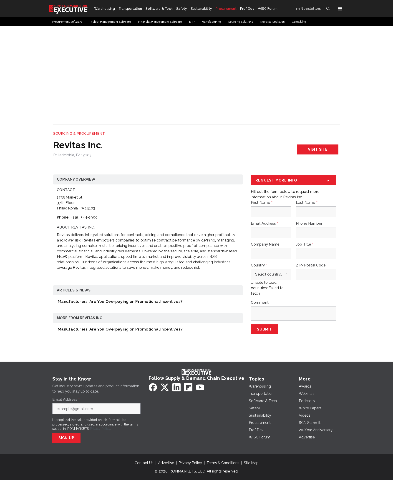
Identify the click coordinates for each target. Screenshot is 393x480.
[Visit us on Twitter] (165, 387)
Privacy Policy (100, 428)
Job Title (305, 244)
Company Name (265, 244)
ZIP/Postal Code (311, 265)
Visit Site (318, 149)
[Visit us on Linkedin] (176, 387)
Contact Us (144, 463)
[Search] (328, 8)
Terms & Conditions (223, 463)
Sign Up (66, 438)
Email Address (264, 223)
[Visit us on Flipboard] (188, 387)
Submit (264, 329)
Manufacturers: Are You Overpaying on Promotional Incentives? (120, 301)
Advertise (166, 463)
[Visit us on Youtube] (200, 387)
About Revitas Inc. (76, 227)
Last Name (307, 202)
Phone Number (309, 223)
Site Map (251, 463)
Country (259, 265)
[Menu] (339, 8)
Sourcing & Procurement (79, 134)
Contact (66, 190)
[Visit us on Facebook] (153, 387)
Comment (260, 302)
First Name (261, 202)
